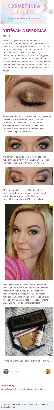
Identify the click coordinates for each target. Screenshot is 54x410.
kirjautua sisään (20, 389)
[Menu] (50, 11)
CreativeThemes (8, 407)
